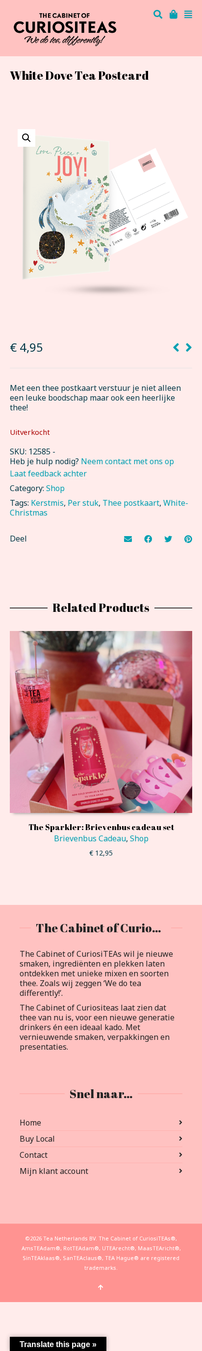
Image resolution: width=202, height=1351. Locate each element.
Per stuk (83, 502)
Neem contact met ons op (127, 461)
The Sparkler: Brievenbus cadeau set (101, 827)
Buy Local (37, 1138)
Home (30, 1122)
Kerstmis (47, 502)
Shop (55, 488)
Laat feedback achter (48, 473)
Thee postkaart (130, 502)
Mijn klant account (54, 1171)
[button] (26, 138)
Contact (34, 1154)
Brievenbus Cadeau (90, 838)
